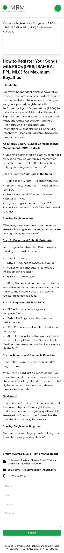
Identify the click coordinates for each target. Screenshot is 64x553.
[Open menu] (57, 8)
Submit (32, 532)
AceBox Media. (50, 549)
